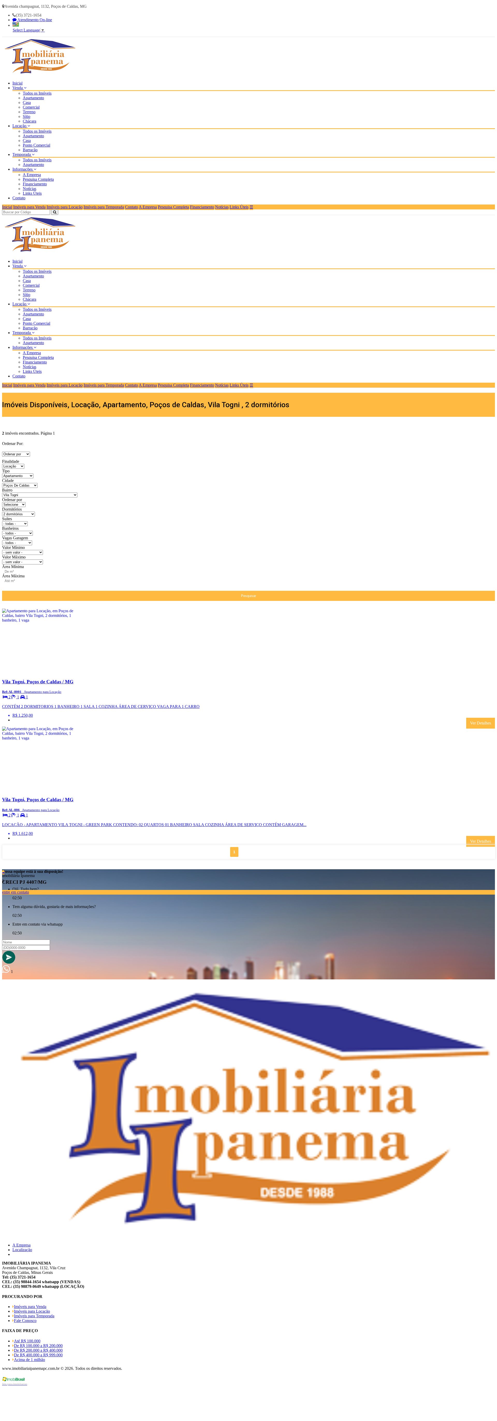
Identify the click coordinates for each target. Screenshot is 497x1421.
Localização (22, 1250)
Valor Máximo (14, 557)
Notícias (29, 188)
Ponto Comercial (36, 145)
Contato (18, 198)
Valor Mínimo (13, 547)
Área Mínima (13, 566)
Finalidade (10, 461)
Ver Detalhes (480, 723)
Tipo (6, 471)
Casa (27, 102)
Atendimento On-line (34, 20)
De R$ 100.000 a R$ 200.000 (38, 1345)
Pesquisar (248, 596)
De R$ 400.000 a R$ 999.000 (38, 1355)
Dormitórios (12, 509)
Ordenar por (12, 499)
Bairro (7, 490)
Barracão (30, 150)
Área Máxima (13, 576)
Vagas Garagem (15, 538)
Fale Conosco (25, 1320)
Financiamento (35, 184)
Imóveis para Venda (29, 207)
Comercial (31, 107)
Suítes (7, 519)
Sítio (26, 116)
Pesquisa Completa (38, 179)
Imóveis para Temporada (104, 207)
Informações (23, 169)
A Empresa (32, 174)
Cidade (8, 480)
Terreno (29, 112)
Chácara (29, 121)
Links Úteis (32, 193)
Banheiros (10, 528)
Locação (19, 126)
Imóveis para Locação (65, 207)
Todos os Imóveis (37, 93)
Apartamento (33, 98)
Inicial (17, 83)
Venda (18, 88)
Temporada (22, 154)
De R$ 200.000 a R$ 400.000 (38, 1350)
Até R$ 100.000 (27, 1341)
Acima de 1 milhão (29, 1359)
